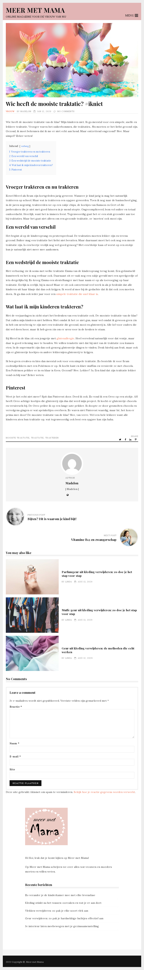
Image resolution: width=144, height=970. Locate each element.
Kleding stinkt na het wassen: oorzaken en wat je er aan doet (63, 902)
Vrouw (10, 111)
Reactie (16, 706)
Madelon (25, 111)
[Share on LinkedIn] (130, 439)
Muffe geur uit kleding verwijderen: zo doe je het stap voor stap (32, 615)
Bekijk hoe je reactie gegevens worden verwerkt (104, 792)
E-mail (15, 756)
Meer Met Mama (35, 10)
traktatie (37, 437)
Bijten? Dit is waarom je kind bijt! (52, 519)
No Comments (65, 111)
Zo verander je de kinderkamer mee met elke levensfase (60, 895)
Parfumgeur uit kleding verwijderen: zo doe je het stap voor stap (32, 576)
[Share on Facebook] (126, 439)
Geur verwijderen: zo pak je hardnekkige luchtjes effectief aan (64, 918)
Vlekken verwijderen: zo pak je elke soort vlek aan (56, 910)
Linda (68, 581)
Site (12, 769)
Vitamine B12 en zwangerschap (93, 539)
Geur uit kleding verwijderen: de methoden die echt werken (32, 653)
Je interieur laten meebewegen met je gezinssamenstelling (62, 926)
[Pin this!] (136, 439)
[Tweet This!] (120, 439)
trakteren (52, 437)
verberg (25, 146)
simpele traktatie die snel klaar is (77, 294)
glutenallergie (65, 338)
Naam (14, 743)
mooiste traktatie (17, 437)
